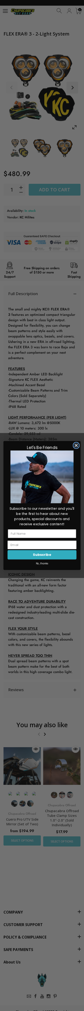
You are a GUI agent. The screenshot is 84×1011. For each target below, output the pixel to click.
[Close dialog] (76, 445)
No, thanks (42, 563)
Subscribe (42, 554)
